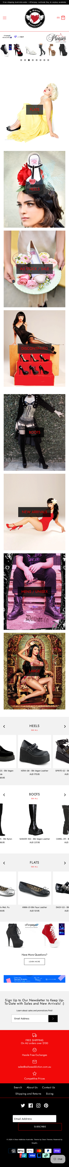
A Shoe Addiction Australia (23, 1139)
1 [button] (21, 60)
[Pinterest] (46, 1105)
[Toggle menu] (4, 17)
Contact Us (48, 1087)
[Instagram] (38, 1105)
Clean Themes (47, 1139)
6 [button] (40, 60)
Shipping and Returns (28, 1093)
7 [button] (44, 60)
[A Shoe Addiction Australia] (34, 17)
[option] (34, 44)
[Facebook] (31, 1105)
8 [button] (48, 60)
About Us (32, 1087)
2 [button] (25, 60)
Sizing (50, 1093)
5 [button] (36, 60)
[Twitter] (23, 1105)
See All (34, 730)
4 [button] (32, 60)
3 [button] (29, 60)
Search (18, 1087)
